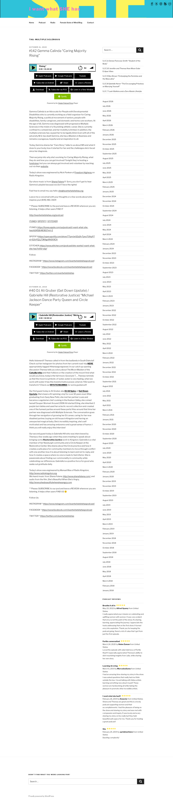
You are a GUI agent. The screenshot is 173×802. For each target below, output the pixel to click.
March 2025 (108, 182)
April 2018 (107, 576)
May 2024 (107, 230)
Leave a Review (84, 83)
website (44, 166)
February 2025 (108, 187)
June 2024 (107, 225)
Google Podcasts (65, 76)
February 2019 (108, 529)
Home (31, 22)
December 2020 (109, 424)
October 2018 (108, 548)
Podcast (42, 22)
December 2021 (109, 367)
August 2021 (108, 386)
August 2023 (108, 272)
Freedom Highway (83, 172)
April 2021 (107, 405)
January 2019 (108, 533)
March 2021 (107, 410)
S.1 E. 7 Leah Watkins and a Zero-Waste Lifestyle (122, 91)
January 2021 (108, 419)
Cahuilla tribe (35, 373)
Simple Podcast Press (65, 103)
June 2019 (107, 510)
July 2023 (106, 277)
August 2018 (108, 557)
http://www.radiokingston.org (43, 473)
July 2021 (106, 391)
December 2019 (109, 481)
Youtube (82, 76)
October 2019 (108, 491)
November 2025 (109, 144)
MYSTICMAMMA (58, 385)
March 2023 (108, 296)
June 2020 (107, 453)
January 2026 (108, 135)
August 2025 (108, 158)
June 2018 (107, 567)
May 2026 (107, 116)
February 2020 (109, 472)
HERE (90, 363)
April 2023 (107, 291)
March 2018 (108, 581)
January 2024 (108, 248)
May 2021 (107, 400)
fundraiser (34, 163)
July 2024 (106, 220)
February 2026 (108, 130)
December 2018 (109, 538)
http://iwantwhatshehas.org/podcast (46, 215)
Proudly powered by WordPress (41, 796)
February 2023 (108, 301)
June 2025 (107, 168)
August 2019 (108, 500)
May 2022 (107, 343)
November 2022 (109, 315)
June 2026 (107, 111)
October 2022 (108, 320)
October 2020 (108, 434)
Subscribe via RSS (59, 90)
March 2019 (108, 524)
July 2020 (107, 448)
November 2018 (109, 543)
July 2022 (106, 334)
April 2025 (107, 177)
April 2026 (107, 120)
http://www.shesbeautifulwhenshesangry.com (50, 482)
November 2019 (109, 486)
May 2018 (107, 571)
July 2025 (106, 163)
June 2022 (107, 339)
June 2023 (107, 282)
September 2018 (109, 552)
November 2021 (109, 372)
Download (40, 90)
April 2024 (107, 234)
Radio (52, 22)
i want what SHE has (54, 9)
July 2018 (106, 562)
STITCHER (52, 221)
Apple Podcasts (44, 76)
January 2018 (108, 590)
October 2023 (108, 263)
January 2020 (108, 476)
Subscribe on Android (45, 83)
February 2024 (108, 244)
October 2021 (108, 377)
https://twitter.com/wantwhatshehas (57, 273)
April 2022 (107, 348)
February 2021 (108, 415)
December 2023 (109, 253)
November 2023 (109, 258)
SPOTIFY (41, 221)
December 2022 (109, 310)
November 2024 (109, 201)
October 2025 (108, 149)
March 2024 (108, 239)
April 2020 (107, 462)
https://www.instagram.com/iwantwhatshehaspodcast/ (69, 504)
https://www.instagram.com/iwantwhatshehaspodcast (68, 261)
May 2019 (107, 514)
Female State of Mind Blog (71, 22)
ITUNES (33, 221)
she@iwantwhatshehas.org (70, 191)
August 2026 (108, 101)
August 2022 (108, 329)
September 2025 (110, 154)
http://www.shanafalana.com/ (76, 476)
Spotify (64, 96)
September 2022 (109, 324)
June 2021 (107, 396)
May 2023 (107, 286)
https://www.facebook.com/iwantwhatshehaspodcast (66, 267)
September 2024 (110, 211)
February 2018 (108, 586)
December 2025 (109, 139)
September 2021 (109, 381)
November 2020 (109, 429)
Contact (90, 22)
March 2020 (108, 467)
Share (65, 83)
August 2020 (108, 443)
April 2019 (107, 519)
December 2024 (109, 196)
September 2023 (110, 268)
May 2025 (107, 173)
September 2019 (109, 495)
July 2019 (106, 505)
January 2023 (108, 305)
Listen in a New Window (83, 90)
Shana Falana (58, 181)
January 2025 (108, 191)
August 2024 (108, 215)
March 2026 (108, 125)
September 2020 (110, 438)
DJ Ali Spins (70, 391)
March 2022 (108, 353)
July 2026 (106, 106)
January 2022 (108, 362)
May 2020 (107, 457)
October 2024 (108, 206)
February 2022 (108, 358)
